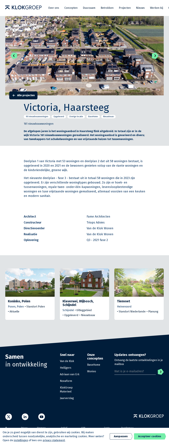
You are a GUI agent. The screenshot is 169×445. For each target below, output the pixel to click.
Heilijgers (65, 367)
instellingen (21, 440)
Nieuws (140, 7)
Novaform (66, 381)
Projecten (125, 7)
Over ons (53, 7)
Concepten (71, 7)
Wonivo (91, 371)
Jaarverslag (67, 398)
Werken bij (156, 7)
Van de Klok (67, 361)
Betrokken (107, 7)
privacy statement (54, 440)
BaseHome (93, 364)
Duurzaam (89, 7)
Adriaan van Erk (69, 374)
